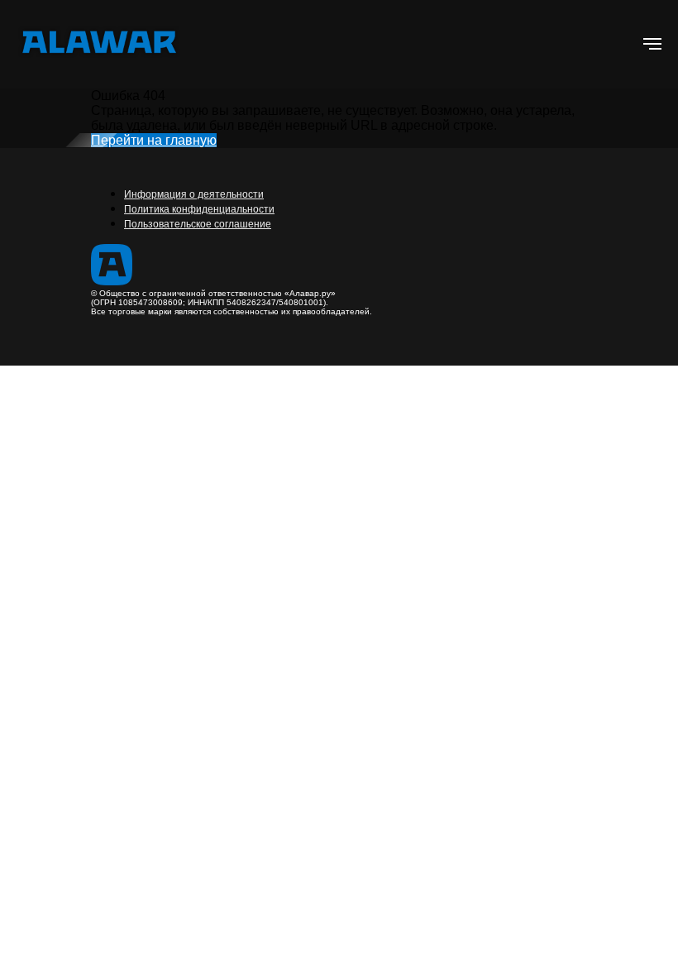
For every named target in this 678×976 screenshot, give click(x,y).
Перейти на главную (154, 140)
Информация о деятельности (194, 194)
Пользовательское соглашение (197, 224)
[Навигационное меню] (652, 44)
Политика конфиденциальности (199, 209)
